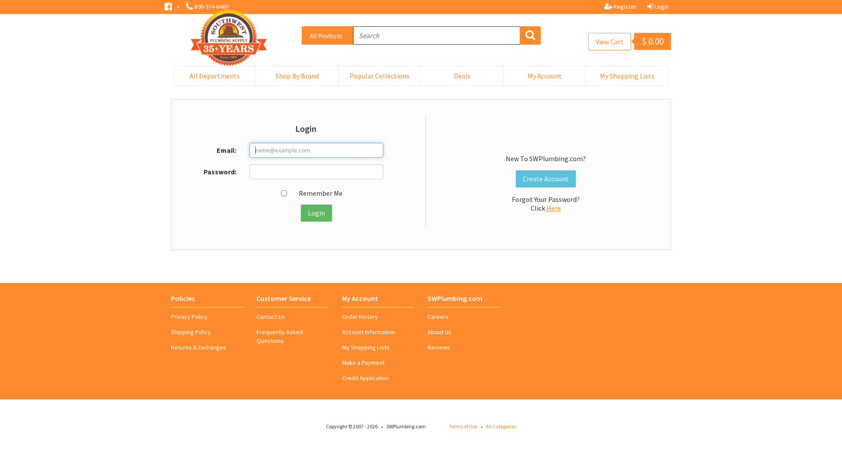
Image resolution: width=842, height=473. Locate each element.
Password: (219, 171)
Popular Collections (380, 75)
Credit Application (365, 378)
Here (553, 208)
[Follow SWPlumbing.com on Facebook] (168, 6)
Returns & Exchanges (198, 347)
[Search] (530, 35)
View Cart (610, 41)
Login (661, 7)
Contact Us (271, 317)
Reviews (439, 347)
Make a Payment (363, 363)
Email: (226, 150)
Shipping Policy (191, 332)
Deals (462, 75)
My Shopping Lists (627, 75)
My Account (545, 75)
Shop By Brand (297, 75)
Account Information (368, 332)
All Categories (501, 426)
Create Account (546, 178)
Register (624, 7)
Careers (438, 317)
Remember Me (321, 193)
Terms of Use (463, 426)
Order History (360, 317)
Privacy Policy (189, 317)
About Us (439, 332)
